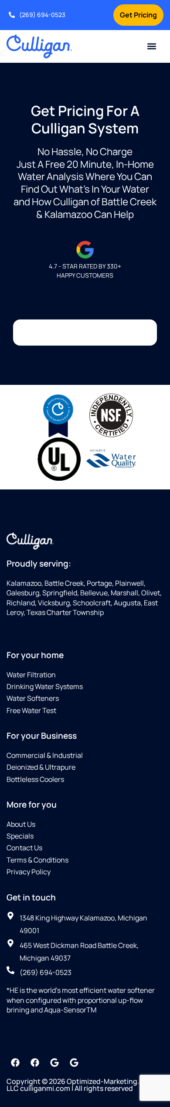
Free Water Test (31, 710)
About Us (21, 824)
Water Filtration (31, 674)
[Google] (54, 1062)
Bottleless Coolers (35, 779)
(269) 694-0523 (42, 14)
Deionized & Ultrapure (41, 767)
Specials (20, 836)
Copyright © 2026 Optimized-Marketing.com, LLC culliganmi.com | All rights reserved (81, 1084)
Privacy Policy (29, 871)
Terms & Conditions (37, 860)
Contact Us (24, 847)
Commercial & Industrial (45, 755)
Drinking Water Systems (45, 686)
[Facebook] (15, 1062)
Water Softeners (33, 698)
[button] (152, 46)
